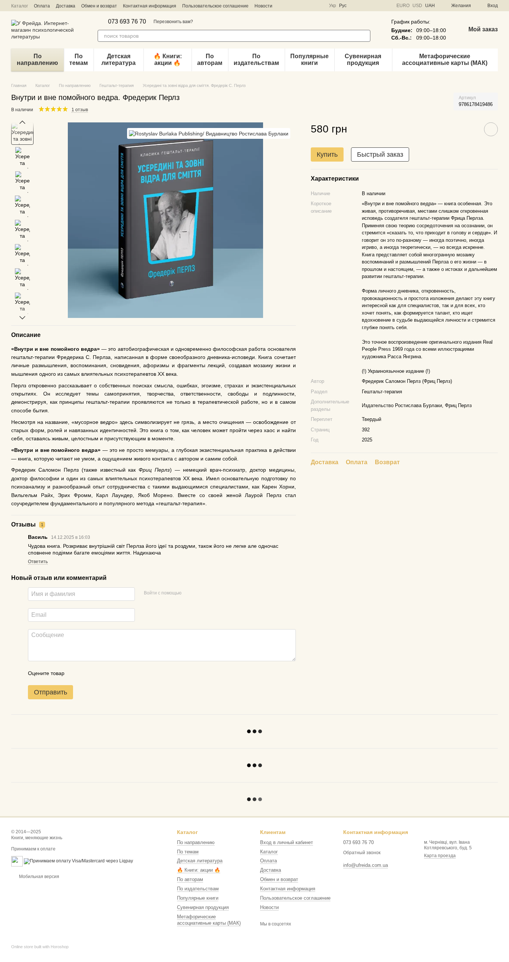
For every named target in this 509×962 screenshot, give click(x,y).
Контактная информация (149, 6)
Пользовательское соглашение (215, 6)
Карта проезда (440, 855)
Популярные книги (309, 59)
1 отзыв (80, 109)
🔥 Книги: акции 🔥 (168, 59)
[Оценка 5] (124, 673)
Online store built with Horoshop (40, 946)
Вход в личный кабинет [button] (286, 842)
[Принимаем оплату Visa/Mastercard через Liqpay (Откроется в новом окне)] (78, 860)
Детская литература (118, 59)
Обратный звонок (361, 852)
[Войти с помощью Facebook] (189, 592)
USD (417, 5)
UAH (430, 5)
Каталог (19, 6)
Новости (263, 6)
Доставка (65, 6)
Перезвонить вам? (173, 21)
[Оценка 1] (77, 673)
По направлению (37, 59)
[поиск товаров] (364, 36)
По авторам (209, 59)
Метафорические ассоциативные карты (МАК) (444, 59)
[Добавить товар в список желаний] (491, 129)
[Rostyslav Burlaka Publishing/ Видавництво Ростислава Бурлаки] (208, 133)
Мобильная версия (38, 876)
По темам (78, 59)
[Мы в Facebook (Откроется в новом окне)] (283, 6)
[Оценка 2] (89, 673)
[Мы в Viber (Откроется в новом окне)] (310, 6)
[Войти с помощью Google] (201, 592)
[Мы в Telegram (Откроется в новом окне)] (301, 6)
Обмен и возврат (99, 6)
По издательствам (256, 59)
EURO (403, 5)
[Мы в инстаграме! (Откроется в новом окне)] (292, 6)
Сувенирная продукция (363, 59)
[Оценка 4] (112, 673)
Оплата (42, 6)
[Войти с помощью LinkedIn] (213, 592)
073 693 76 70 (127, 22)
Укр (332, 5)
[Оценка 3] (101, 673)
